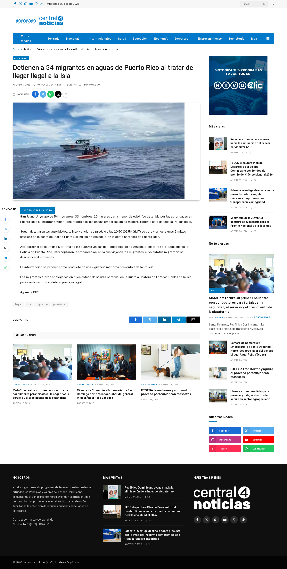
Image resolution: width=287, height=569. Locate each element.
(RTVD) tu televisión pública (62, 562)
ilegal (18, 304)
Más (254, 38)
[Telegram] (5, 257)
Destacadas (21, 58)
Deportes (181, 38)
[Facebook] (5, 219)
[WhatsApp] (5, 267)
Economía (161, 38)
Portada (54, 38)
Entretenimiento (210, 38)
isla (29, 304)
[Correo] (5, 248)
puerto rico (60, 304)
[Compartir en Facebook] (35, 94)
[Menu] (267, 38)
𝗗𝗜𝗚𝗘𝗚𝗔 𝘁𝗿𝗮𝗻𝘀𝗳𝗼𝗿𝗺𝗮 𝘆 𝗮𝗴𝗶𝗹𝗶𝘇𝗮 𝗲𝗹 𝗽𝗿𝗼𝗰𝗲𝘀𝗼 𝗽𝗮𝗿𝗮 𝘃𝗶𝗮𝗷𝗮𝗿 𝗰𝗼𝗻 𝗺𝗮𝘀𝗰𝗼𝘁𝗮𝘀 (166, 392)
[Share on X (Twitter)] (43, 94)
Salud (122, 38)
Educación (140, 38)
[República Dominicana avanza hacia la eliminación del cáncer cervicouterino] (218, 143)
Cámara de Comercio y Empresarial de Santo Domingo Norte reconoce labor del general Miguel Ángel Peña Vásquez (106, 394)
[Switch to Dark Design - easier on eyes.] (272, 4)
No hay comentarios (49, 85)
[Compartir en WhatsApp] (50, 94)
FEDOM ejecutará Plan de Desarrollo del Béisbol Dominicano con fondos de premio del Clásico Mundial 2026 (251, 168)
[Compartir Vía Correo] (58, 94)
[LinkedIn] (5, 238)
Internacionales (100, 38)
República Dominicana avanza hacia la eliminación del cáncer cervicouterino (250, 143)
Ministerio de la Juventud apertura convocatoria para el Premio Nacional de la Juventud (250, 221)
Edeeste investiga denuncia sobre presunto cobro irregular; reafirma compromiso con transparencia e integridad (252, 196)
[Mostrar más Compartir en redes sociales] (65, 94)
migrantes (42, 304)
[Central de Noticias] (51, 20)
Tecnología (236, 38)
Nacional (72, 38)
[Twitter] (5, 229)
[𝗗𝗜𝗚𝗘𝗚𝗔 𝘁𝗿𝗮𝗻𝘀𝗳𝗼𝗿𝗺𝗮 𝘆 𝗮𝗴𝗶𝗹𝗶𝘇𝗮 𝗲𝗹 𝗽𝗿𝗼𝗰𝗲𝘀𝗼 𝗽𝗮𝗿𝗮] (170, 362)
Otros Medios (26, 39)
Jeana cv (218, 318)
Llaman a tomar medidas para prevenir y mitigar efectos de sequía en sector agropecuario (250, 395)
